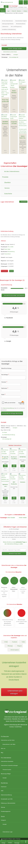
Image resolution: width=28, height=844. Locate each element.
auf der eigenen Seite (21, 621)
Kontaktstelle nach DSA (6, 799)
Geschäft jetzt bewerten (14, 295)
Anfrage (25, 11)
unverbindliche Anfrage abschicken (12, 413)
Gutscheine (8, 193)
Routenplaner (24, 201)
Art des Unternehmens (11, 171)
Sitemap (3, 807)
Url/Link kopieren (14, 649)
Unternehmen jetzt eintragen (15, 692)
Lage (8, 11)
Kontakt (11, 271)
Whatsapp (10, 645)
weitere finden (14, 589)
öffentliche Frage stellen (15, 553)
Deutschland (7, 253)
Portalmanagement (5, 811)
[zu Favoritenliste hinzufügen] (2, 14)
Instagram (3, 820)
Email (3, 394)
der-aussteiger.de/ (13, 57)
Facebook (14, 641)
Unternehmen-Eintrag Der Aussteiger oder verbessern (7, 622)
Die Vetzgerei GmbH (22, 88)
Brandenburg (11, 251)
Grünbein (22, 482)
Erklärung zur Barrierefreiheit (8, 803)
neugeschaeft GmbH (14, 122)
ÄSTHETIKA (23, 456)
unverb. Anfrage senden (15, 48)
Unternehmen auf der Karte (10, 51)
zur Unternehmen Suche (1, 6)
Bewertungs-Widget (6, 773)
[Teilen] (22, 842)
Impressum (3, 786)
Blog (2, 752)
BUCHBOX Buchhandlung (5, 123)
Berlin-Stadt (7, 249)
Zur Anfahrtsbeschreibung (8, 434)
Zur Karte (4, 432)
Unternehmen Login (7, 831)
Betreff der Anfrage (6, 368)
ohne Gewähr (11, 517)
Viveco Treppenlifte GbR (5, 100)
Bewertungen (19, 11)
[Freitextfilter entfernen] (21, 2)
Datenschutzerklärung (8, 408)
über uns (3, 748)
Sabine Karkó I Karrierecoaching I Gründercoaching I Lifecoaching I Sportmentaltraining (22, 137)
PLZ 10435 (10, 246)
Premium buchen (6, 769)
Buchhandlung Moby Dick (14, 458)
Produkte (5, 177)
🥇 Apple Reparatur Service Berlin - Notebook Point (5, 458)
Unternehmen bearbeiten (7, 761)
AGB (2, 790)
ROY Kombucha (14, 482)
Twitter (23, 641)
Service (7, 188)
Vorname (3, 382)
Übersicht (3, 11)
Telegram (19, 645)
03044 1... (8, 54)
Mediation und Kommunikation (5, 486)
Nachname (4, 388)
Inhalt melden (23, 517)
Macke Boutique (14, 91)
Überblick (7, 182)
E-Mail (6, 641)
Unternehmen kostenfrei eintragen (9, 765)
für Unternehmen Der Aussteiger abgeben (4, 592)
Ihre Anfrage (4, 374)
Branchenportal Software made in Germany (10, 839)
